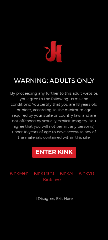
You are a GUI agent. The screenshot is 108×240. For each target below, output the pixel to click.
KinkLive (52, 180)
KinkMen (19, 173)
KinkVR (86, 173)
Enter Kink (54, 152)
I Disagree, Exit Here (54, 199)
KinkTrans (44, 173)
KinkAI (66, 173)
